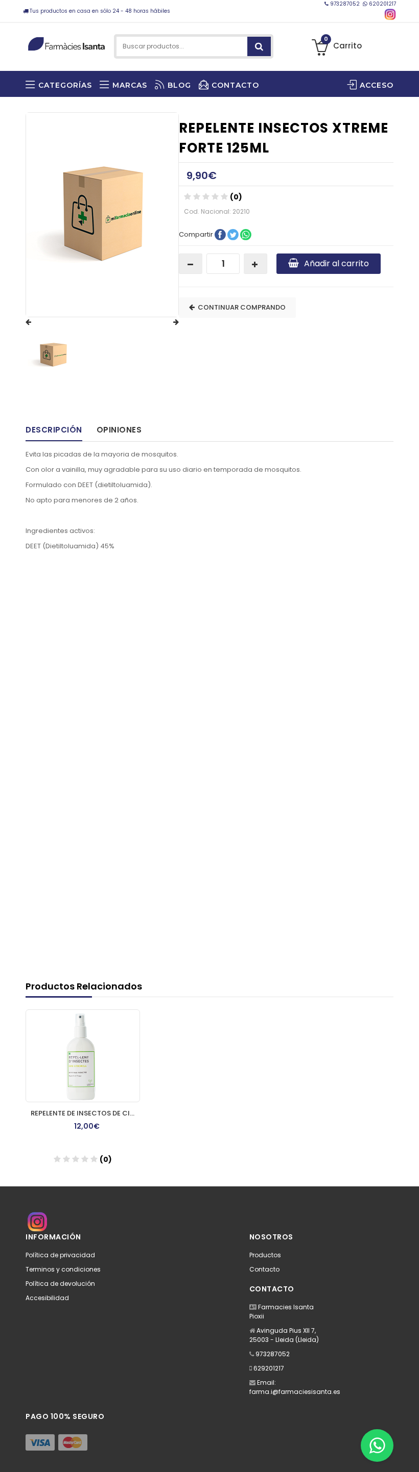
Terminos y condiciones (63, 1269)
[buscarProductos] (259, 46)
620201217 (381, 4)
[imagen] (53, 354)
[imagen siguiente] (166, 322)
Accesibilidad (47, 1297)
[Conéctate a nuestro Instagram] (390, 14)
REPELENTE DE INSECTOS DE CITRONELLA (85, 1113)
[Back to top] (408, 1453)
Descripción (54, 429)
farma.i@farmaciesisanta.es (294, 1391)
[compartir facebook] (221, 234)
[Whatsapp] (377, 1445)
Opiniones (119, 429)
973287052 (345, 4)
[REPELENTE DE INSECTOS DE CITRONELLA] (82, 1056)
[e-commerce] (66, 42)
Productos (265, 1255)
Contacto (264, 1269)
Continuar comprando (240, 307)
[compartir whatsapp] (245, 234)
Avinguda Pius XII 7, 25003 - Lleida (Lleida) (284, 1335)
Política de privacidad (60, 1255)
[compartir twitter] (233, 234)
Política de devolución (60, 1283)
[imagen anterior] (38, 322)
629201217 (268, 1368)
